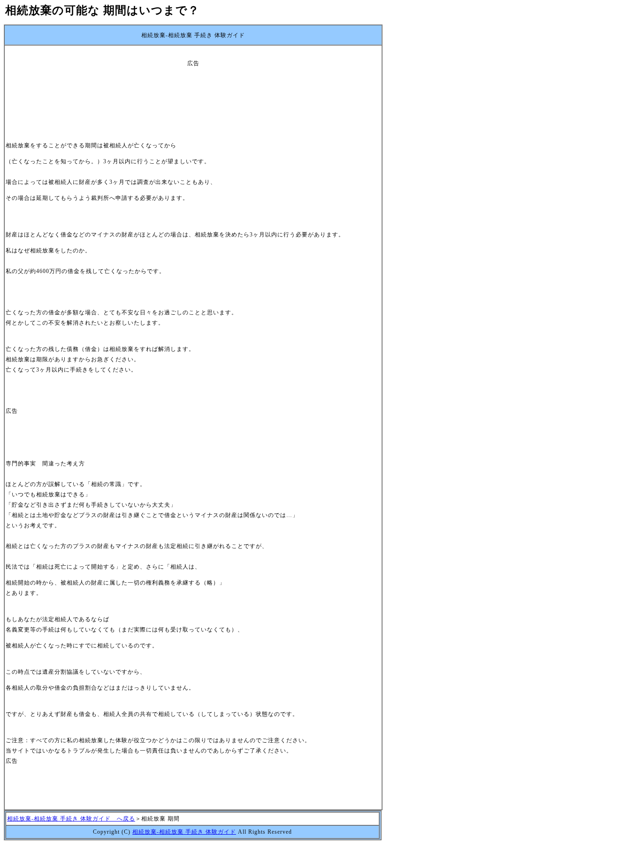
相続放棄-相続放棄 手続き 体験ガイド (184, 832)
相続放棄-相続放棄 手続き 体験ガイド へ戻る (71, 818)
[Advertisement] (193, 89)
